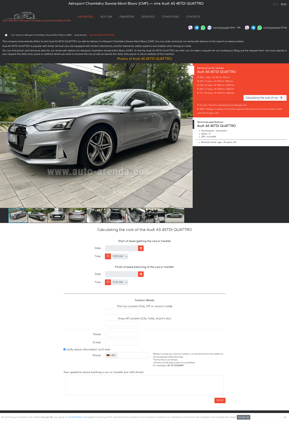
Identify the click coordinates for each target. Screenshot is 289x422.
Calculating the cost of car (262, 98)
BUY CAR (106, 17)
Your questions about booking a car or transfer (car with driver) (103, 372)
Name (97, 334)
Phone (97, 355)
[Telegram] (197, 27)
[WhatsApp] (203, 27)
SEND (220, 400)
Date (98, 248)
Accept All (243, 417)
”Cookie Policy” (75, 417)
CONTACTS (193, 17)
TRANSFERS (126, 17)
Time (98, 256)
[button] (38, 215)
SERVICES (148, 17)
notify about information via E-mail (87, 349)
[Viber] (190, 27)
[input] (121, 248)
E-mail (97, 342)
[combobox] (111, 355)
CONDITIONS (170, 17)
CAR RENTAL (85, 17)
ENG (283, 4)
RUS (275, 4)
